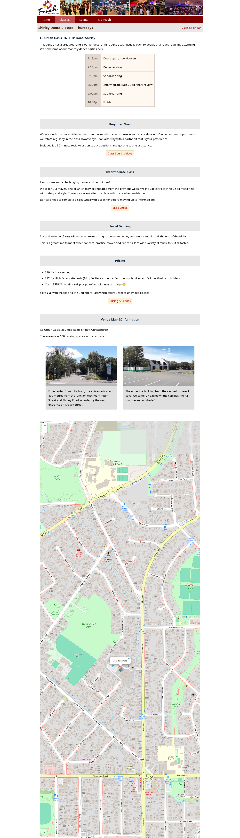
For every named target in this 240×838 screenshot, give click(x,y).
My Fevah (104, 20)
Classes (64, 20)
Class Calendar (191, 28)
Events (83, 20)
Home (45, 20)
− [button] (45, 430)
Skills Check (120, 208)
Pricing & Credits (120, 301)
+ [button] (45, 425)
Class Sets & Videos (120, 153)
